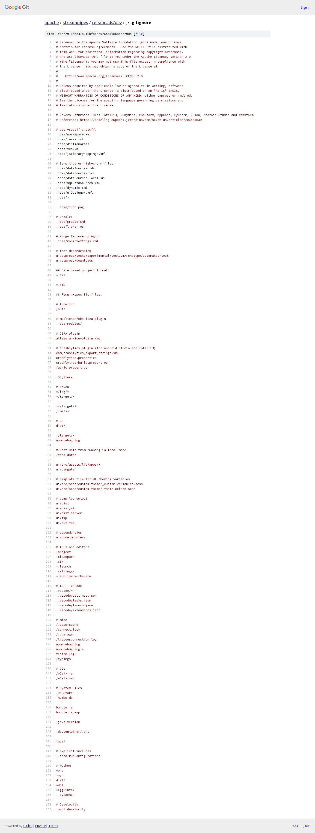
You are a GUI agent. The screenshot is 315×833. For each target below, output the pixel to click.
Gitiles (27, 826)
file (139, 34)
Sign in (305, 7)
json (306, 826)
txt (295, 826)
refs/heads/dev (107, 22)
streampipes (75, 22)
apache (52, 22)
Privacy (40, 826)
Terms (53, 826)
